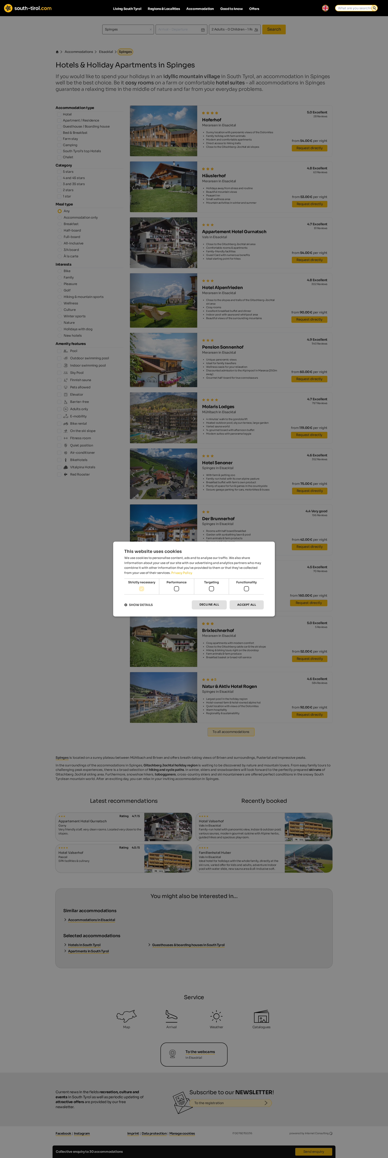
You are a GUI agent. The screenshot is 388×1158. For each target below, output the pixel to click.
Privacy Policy (181, 573)
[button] (138, 605)
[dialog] (194, 579)
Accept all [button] (246, 605)
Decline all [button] (209, 605)
